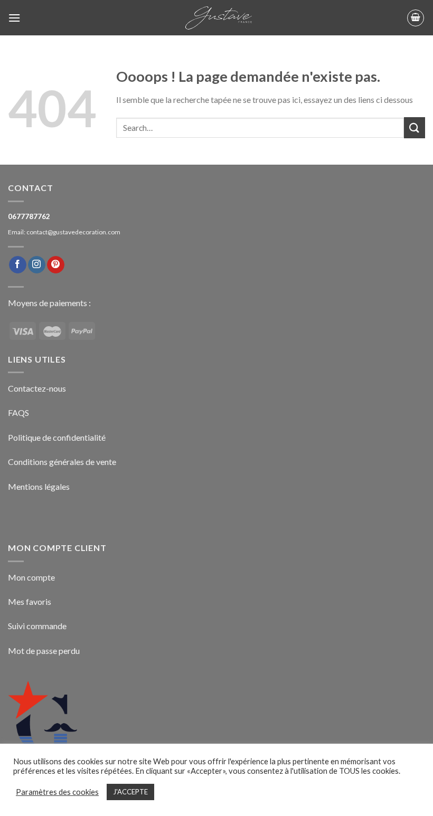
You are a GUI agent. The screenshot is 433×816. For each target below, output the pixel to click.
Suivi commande (37, 626)
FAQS (18, 412)
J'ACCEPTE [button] (130, 791)
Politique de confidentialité (57, 437)
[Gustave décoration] (216, 18)
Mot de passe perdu (44, 651)
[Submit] (414, 127)
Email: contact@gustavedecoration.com (64, 232)
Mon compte (31, 577)
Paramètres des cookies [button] (57, 791)
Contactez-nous (37, 388)
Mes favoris (29, 601)
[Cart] (415, 18)
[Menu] (14, 18)
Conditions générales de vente (62, 462)
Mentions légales (39, 486)
